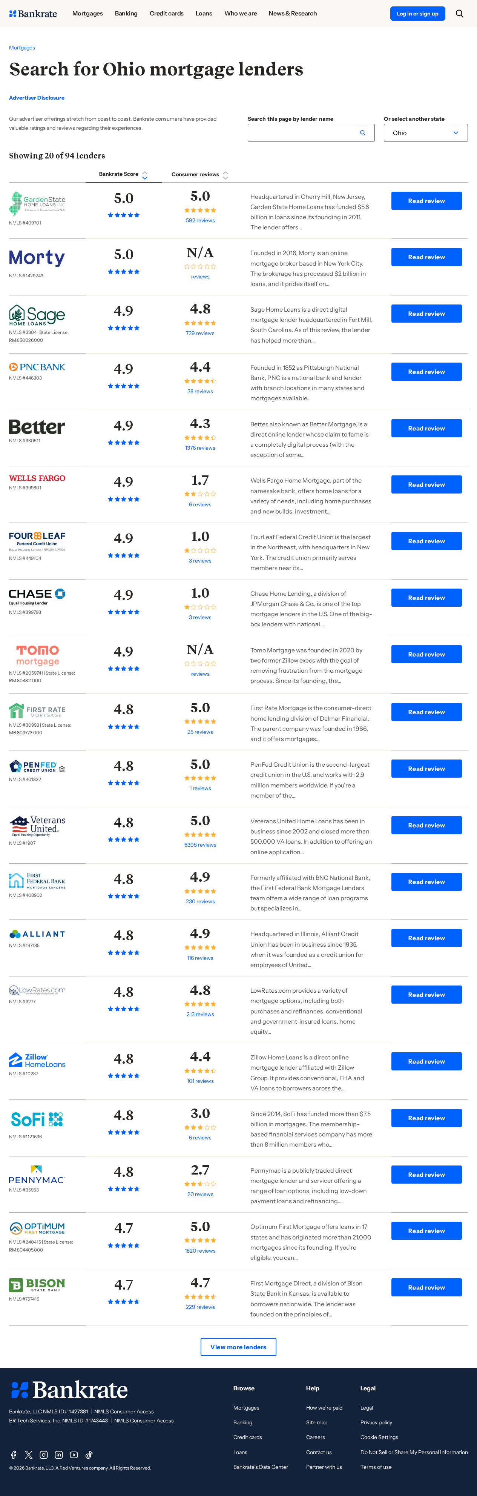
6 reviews (200, 504)
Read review (426, 200)
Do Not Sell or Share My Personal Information (414, 1452)
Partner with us (324, 1467)
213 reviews (200, 1014)
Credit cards (247, 1437)
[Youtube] (73, 1454)
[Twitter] (28, 1454)
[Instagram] (43, 1454)
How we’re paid (324, 1407)
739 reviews (200, 333)
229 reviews (200, 1307)
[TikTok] (89, 1454)
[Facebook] (13, 1454)
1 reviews (200, 788)
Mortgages (22, 47)
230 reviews (200, 901)
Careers (315, 1437)
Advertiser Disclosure (36, 98)
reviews (200, 276)
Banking (242, 1422)
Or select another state (414, 118)
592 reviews (200, 220)
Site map (316, 1422)
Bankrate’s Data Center (260, 1467)
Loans (240, 1452)
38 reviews (200, 391)
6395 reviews (200, 844)
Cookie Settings (379, 1437)
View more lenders (238, 1347)
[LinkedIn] (58, 1454)
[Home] (33, 13)
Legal (366, 1407)
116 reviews (200, 958)
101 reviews (200, 1081)
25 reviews (200, 732)
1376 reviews (200, 447)
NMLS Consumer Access (124, 1411)
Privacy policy (376, 1422)
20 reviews (200, 1194)
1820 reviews (200, 1250)
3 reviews (200, 560)
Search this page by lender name (291, 118)
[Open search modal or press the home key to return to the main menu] (459, 13)
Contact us (319, 1452)
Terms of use (376, 1467)
